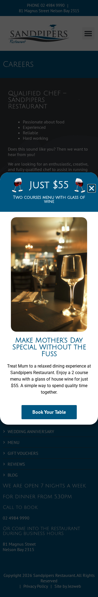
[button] (91, 188)
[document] (49, 298)
